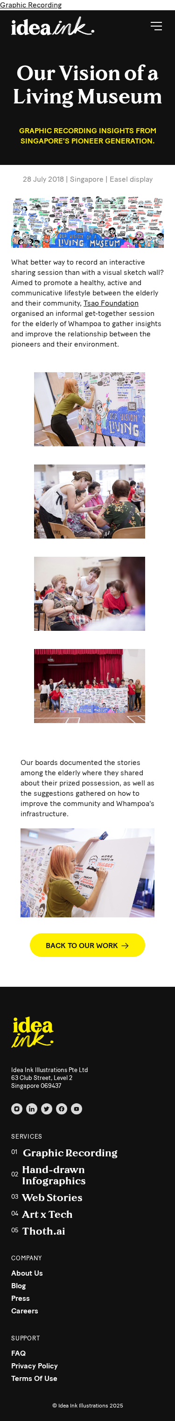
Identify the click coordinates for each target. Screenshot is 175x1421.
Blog (18, 1285)
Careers (24, 1310)
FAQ (18, 1353)
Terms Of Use (34, 1378)
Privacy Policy (34, 1365)
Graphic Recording (31, 4)
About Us (27, 1273)
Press (20, 1298)
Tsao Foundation (111, 303)
